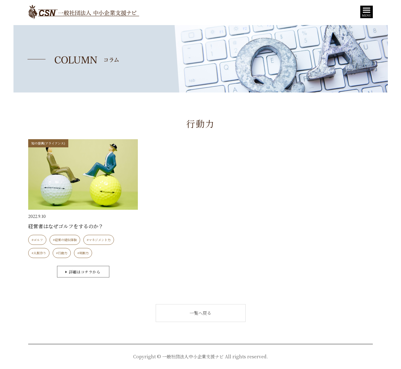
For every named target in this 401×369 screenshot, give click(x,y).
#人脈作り (39, 252)
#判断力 (83, 252)
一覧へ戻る (200, 313)
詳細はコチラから (85, 271)
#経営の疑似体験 (65, 239)
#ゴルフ (37, 239)
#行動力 (61, 252)
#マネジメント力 (99, 239)
